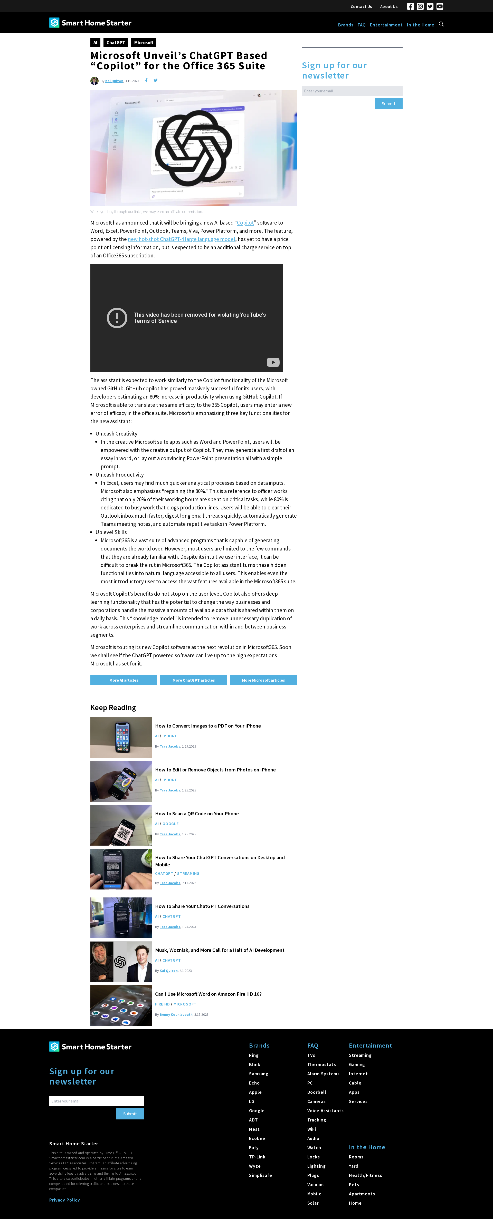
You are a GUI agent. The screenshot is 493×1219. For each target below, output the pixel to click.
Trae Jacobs (170, 746)
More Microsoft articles (263, 680)
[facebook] (146, 80)
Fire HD (162, 1004)
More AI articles (123, 680)
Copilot (245, 222)
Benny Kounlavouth (176, 1014)
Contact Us (361, 6)
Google (171, 823)
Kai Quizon (114, 81)
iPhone (170, 735)
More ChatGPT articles (194, 680)
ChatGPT (116, 42)
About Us (388, 6)
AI (95, 42)
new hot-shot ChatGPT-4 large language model (181, 239)
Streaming (188, 873)
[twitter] (156, 80)
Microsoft (143, 42)
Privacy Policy (64, 1200)
